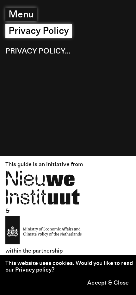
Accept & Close (108, 283)
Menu (21, 15)
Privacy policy (33, 270)
